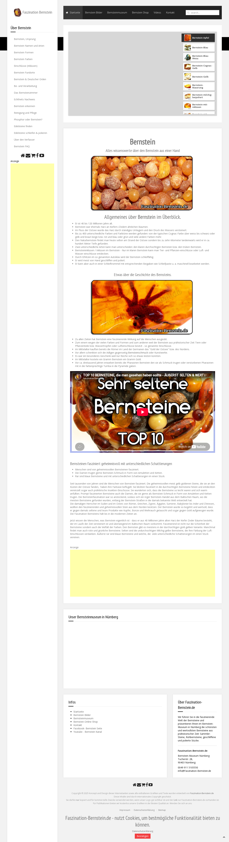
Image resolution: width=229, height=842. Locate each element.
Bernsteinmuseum (117, 12)
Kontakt (170, 12)
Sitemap (162, 810)
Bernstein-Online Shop (85, 721)
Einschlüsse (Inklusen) (25, 65)
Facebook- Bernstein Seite (87, 728)
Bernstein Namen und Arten (29, 45)
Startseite (74, 12)
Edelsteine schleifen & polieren (30, 132)
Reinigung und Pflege (25, 112)
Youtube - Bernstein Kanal (87, 731)
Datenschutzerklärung (144, 810)
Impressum (125, 810)
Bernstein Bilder (93, 12)
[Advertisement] (32, 214)
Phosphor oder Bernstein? (28, 119)
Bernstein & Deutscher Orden (30, 79)
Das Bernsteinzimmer (26, 92)
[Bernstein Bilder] (142, 183)
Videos (157, 12)
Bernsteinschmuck (138, 352)
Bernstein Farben (23, 59)
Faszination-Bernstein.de (202, 793)
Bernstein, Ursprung (25, 39)
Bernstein (146, 216)
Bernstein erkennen (24, 106)
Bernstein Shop (140, 12)
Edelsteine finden (23, 126)
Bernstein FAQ (22, 146)
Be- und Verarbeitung (25, 86)
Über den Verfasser (24, 139)
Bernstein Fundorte (24, 72)
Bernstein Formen (24, 52)
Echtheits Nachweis (24, 99)
